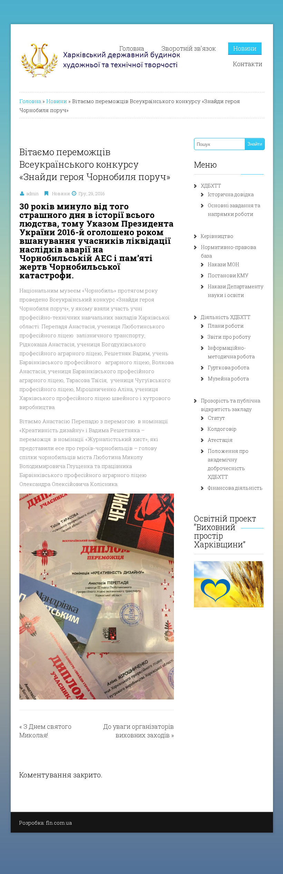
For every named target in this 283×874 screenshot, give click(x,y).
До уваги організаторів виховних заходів (138, 730)
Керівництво (217, 236)
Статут (216, 418)
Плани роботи (226, 325)
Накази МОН (223, 264)
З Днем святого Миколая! (45, 730)
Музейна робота (228, 378)
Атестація (220, 440)
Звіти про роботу (229, 337)
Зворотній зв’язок (189, 48)
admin (33, 193)
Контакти (247, 64)
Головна (131, 48)
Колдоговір (222, 429)
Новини (244, 48)
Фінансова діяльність (235, 488)
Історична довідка (231, 194)
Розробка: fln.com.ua (45, 822)
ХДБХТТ (211, 185)
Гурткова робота (228, 367)
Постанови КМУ (228, 275)
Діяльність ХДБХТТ (226, 317)
